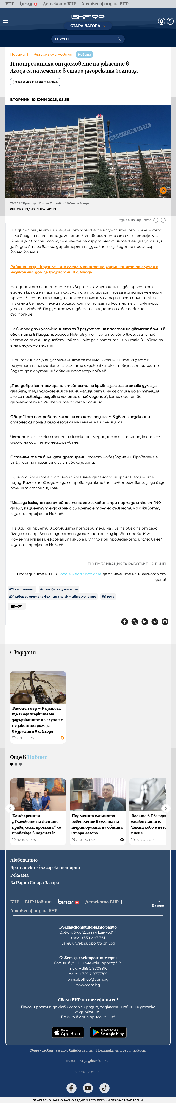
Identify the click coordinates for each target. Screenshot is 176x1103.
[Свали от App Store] (68, 1032)
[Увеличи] (156, 220)
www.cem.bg (88, 985)
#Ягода (108, 596)
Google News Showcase (80, 574)
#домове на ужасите (59, 589)
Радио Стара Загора (38, 82)
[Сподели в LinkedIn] (144, 621)
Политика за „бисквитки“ (88, 1061)
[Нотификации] (161, 21)
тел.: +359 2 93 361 (88, 938)
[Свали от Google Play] (108, 1032)
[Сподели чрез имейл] (165, 621)
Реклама (19, 875)
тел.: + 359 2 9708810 (88, 968)
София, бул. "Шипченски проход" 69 (88, 963)
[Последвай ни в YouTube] (88, 1088)
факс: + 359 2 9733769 (88, 974)
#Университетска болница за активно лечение (52, 596)
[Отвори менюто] (5, 20)
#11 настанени (22, 589)
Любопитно (24, 860)
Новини (17, 54)
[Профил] (170, 21)
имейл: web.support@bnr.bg (88, 943)
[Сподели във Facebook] (124, 621)
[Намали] (163, 220)
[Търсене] (119, 39)
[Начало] (88, 17)
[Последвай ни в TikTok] (104, 1088)
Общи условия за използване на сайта (61, 1050)
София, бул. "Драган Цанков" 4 (88, 932)
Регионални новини (52, 54)
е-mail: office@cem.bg (88, 979)
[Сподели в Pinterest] (155, 621)
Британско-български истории (45, 867)
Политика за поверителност (121, 1050)
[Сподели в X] (134, 621)
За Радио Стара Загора (34, 882)
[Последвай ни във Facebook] (71, 1088)
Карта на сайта (88, 1072)
